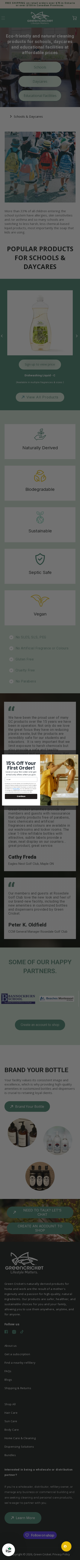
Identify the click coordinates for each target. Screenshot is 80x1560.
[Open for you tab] (66, 1546)
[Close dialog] (75, 757)
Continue (21, 796)
